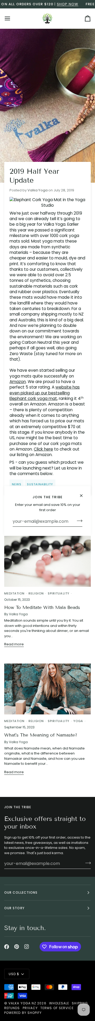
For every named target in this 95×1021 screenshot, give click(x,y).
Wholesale (59, 1003)
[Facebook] (6, 946)
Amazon (18, 381)
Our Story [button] (14, 908)
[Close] (83, 495)
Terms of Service (57, 1008)
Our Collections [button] (20, 892)
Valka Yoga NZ (22, 1003)
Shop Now (60, 4)
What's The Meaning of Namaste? (40, 735)
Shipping (80, 1003)
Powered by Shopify (23, 1012)
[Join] (78, 520)
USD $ (14, 974)
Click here (43, 449)
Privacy (30, 1008)
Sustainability (40, 484)
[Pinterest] (16, 946)
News (16, 484)
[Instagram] (26, 946)
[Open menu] (12, 18)
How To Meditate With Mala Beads (42, 607)
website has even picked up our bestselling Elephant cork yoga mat (45, 392)
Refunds (12, 1008)
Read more (14, 644)
